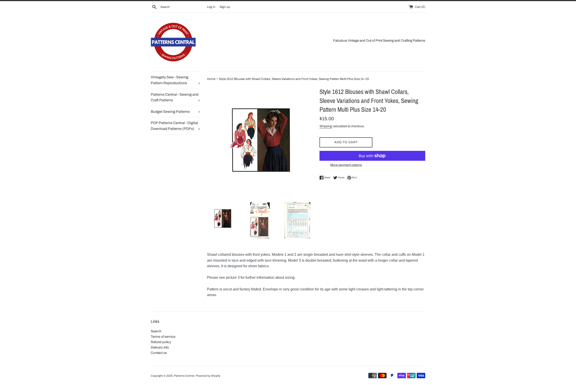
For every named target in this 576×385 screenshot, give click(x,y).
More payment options (346, 165)
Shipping (326, 126)
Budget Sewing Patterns (175, 111)
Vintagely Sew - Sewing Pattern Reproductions (175, 80)
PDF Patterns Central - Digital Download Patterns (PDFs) (175, 126)
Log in (211, 7)
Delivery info (160, 347)
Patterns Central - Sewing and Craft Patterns (175, 97)
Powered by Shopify (208, 375)
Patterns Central (184, 375)
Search (156, 331)
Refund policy (161, 342)
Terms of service (163, 336)
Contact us (159, 353)
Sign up (225, 7)
